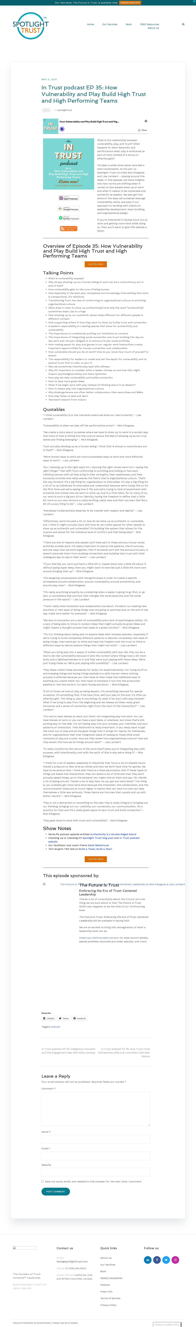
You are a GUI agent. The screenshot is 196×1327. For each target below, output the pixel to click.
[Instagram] (175, 1260)
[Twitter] (166, 1260)
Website (46, 1164)
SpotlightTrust (64, 110)
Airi (62, 1323)
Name (46, 1131)
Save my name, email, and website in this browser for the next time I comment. (93, 1181)
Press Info (106, 1291)
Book (129, 24)
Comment (48, 1088)
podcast (55, 1026)
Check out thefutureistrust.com (99, 937)
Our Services (109, 24)
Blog (46, 110)
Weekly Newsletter (111, 1278)
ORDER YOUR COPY (130, 3)
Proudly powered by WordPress (31, 1323)
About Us (153, 27)
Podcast (105, 1284)
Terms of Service (110, 1298)
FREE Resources (149, 24)
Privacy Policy (108, 1305)
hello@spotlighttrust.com (72, 1261)
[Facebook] (157, 1260)
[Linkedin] (148, 1260)
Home (90, 24)
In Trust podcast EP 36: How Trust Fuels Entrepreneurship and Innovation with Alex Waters (124, 1052)
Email (45, 1148)
